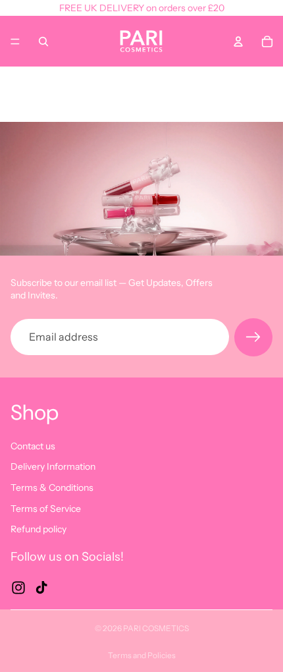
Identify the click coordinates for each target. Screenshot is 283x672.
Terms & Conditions (52, 487)
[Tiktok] (41, 587)
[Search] (43, 41)
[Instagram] (18, 587)
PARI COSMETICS (156, 628)
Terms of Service (46, 508)
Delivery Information (53, 466)
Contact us (33, 445)
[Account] (238, 41)
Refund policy (38, 529)
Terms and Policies (142, 655)
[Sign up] (253, 337)
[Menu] (15, 41)
